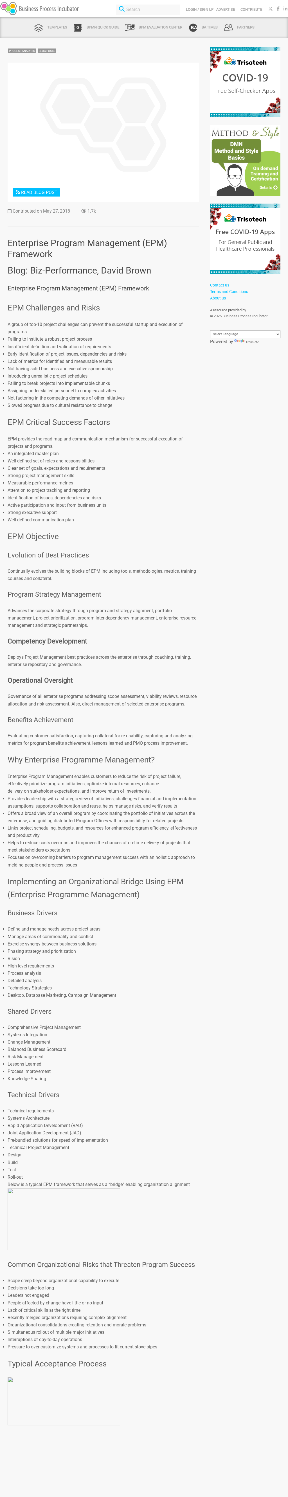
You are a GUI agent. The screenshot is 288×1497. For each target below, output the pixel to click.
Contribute (251, 9)
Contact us (219, 285)
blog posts (47, 50)
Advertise (225, 9)
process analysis (22, 50)
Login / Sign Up (199, 9)
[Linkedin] (285, 9)
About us (218, 298)
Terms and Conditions (229, 291)
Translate (252, 342)
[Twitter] (270, 9)
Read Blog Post (38, 192)
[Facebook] (278, 9)
